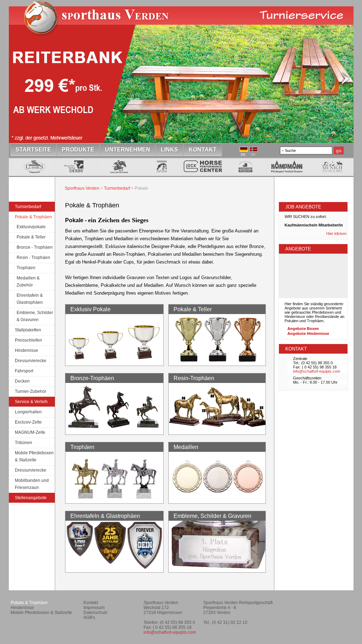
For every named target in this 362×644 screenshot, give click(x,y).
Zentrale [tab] (300, 358)
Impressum (94, 607)
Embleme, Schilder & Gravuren (35, 316)
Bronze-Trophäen (92, 378)
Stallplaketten (28, 329)
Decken (22, 381)
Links (169, 150)
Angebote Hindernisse (308, 333)
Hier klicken (337, 233)
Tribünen (23, 442)
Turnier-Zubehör (30, 391)
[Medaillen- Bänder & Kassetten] (114, 568)
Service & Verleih (31, 401)
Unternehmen (127, 150)
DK (253, 154)
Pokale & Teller (31, 237)
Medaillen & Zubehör (28, 282)
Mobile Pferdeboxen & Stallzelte (34, 456)
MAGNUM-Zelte (30, 432)
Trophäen (26, 267)
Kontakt (203, 150)
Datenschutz (95, 612)
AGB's (89, 617)
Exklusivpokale (31, 226)
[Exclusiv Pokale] (114, 361)
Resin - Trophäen (33, 257)
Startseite (100, 22)
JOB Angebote (303, 206)
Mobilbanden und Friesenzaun (32, 484)
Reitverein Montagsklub (318, 605)
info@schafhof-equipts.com (316, 371)
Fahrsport (24, 370)
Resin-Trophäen (194, 378)
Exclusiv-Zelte (28, 422)
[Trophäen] (114, 499)
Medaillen (186, 447)
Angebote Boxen (303, 328)
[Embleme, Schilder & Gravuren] (218, 568)
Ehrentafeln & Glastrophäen (30, 299)
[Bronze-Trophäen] (114, 430)
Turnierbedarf (28, 206)
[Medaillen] (218, 499)
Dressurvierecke (30, 360)
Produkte (78, 150)
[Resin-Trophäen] (218, 430)
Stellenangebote (31, 497)
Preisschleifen (28, 340)
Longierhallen (28, 411)
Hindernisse (26, 350)
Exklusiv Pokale (90, 309)
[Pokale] (218, 361)
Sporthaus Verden (82, 188)
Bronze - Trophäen (35, 247)
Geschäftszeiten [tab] (307, 378)
